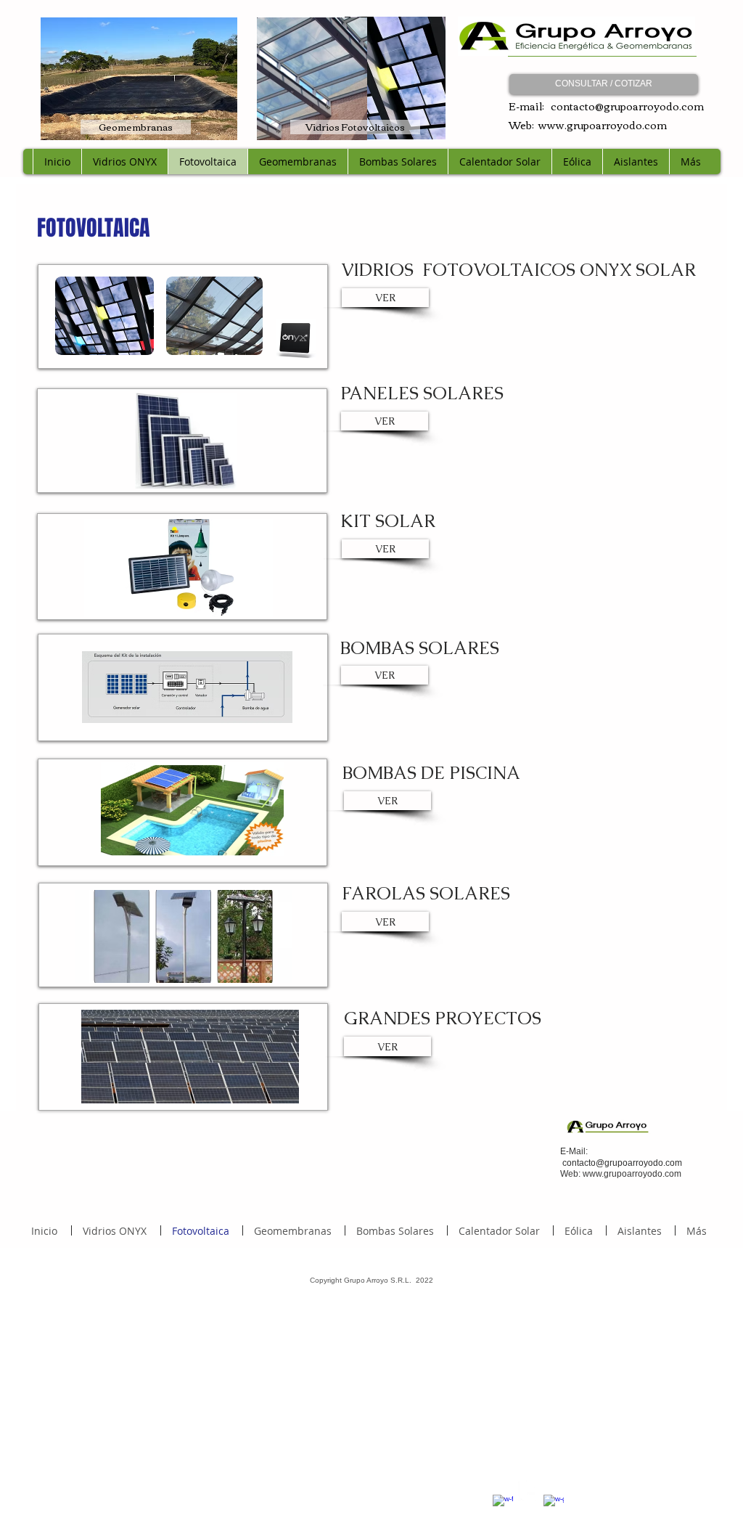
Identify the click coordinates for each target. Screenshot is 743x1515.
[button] (178, 568)
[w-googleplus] (553, 1505)
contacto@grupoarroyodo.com (627, 106)
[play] (242, 604)
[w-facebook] (503, 1505)
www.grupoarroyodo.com (602, 124)
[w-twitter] (528, 1491)
